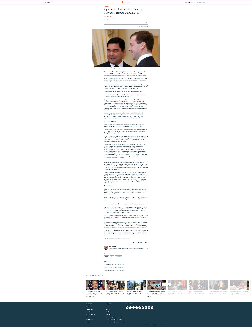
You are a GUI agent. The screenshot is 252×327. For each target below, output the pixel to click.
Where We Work (89, 309)
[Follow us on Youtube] (127, 307)
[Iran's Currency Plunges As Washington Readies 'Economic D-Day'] (177, 285)
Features (106, 6)
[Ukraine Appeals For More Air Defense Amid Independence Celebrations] (136, 285)
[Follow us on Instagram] (133, 307)
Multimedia (108, 314)
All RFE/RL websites (201, 2)
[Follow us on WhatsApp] (149, 307)
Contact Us (88, 322)
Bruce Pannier (108, 16)
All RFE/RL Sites (89, 319)
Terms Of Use (89, 312)
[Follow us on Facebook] (143, 307)
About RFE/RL (89, 307)
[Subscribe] (152, 307)
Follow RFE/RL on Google (190, 2)
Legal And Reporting (90, 317)
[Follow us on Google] (136, 307)
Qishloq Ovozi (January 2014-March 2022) (115, 317)
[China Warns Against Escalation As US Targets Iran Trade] (198, 285)
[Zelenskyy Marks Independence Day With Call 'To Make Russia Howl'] (218, 285)
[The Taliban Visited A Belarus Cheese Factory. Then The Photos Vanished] (115, 285)
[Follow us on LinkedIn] (146, 307)
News (107, 307)
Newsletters (108, 312)
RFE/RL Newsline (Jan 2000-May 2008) (115, 319)
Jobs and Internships (90, 314)
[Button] (146, 23)
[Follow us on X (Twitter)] (139, 307)
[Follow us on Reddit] (130, 307)
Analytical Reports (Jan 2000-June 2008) (115, 322)
